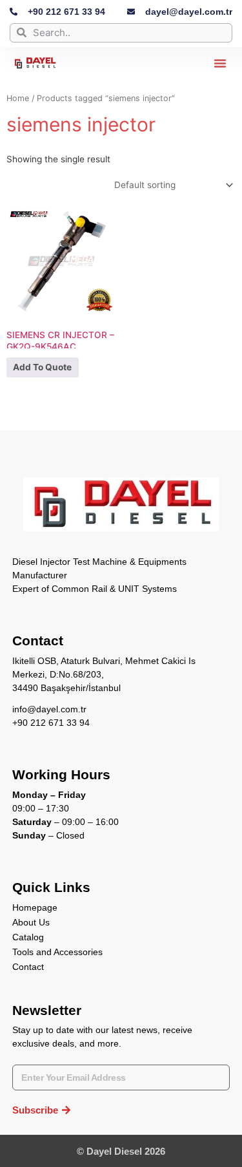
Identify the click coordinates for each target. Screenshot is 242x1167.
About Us (31, 922)
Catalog (28, 937)
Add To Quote (42, 367)
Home (17, 98)
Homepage (34, 907)
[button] (220, 63)
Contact (28, 967)
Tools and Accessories (57, 952)
